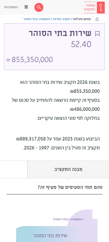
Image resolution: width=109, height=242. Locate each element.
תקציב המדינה (61, 19)
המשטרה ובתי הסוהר (36, 19)
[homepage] (94, 7)
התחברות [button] (11, 7)
